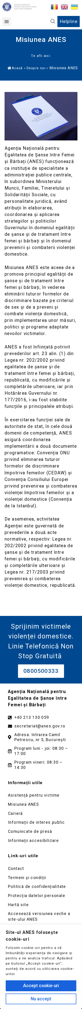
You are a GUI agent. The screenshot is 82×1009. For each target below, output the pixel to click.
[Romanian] (55, 6)
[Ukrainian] (75, 6)
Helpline (68, 21)
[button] (6, 21)
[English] (65, 6)
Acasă (17, 68)
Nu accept (41, 998)
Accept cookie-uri (41, 985)
